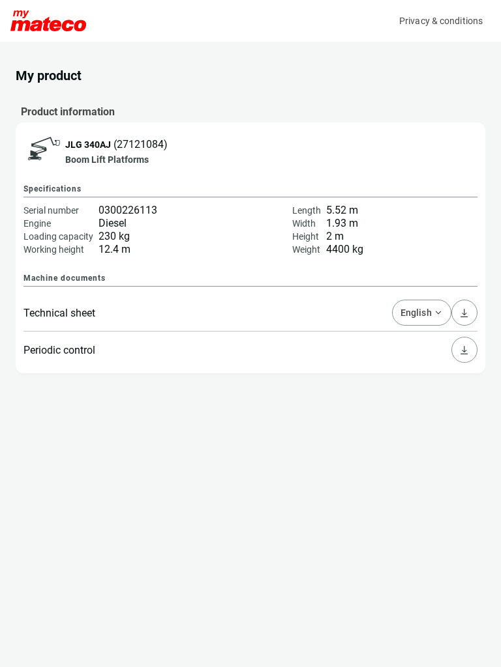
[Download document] (464, 350)
